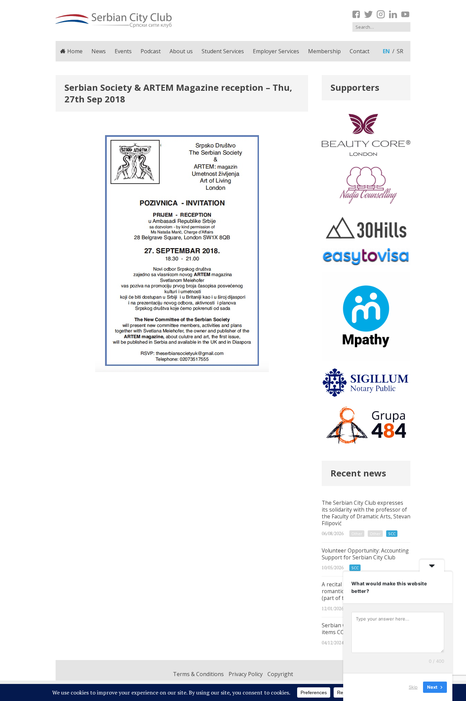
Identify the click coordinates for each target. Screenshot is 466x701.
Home (75, 51)
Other (356, 533)
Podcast (151, 51)
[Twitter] (368, 14)
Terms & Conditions (198, 674)
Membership (324, 51)
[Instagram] (381, 14)
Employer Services (276, 51)
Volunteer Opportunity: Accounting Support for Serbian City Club (366, 559)
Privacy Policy (246, 674)
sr (400, 51)
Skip (413, 687)
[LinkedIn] (393, 14)
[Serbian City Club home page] (114, 20)
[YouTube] (405, 14)
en (386, 51)
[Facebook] (356, 14)
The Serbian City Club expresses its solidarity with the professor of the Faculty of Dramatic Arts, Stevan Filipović (366, 519)
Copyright (280, 674)
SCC (391, 533)
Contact (359, 51)
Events (123, 51)
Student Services (223, 51)
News (98, 51)
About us (181, 51)
